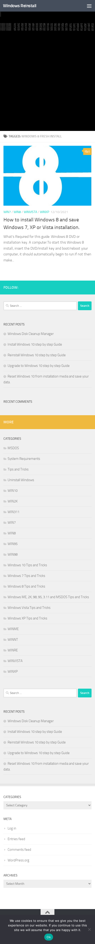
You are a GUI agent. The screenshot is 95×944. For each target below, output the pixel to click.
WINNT (13, 640)
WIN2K (13, 501)
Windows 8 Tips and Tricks (26, 586)
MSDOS (13, 448)
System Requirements (24, 459)
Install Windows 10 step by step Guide (35, 344)
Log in (12, 828)
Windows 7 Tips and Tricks (26, 576)
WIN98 (13, 554)
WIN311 (13, 512)
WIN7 (7, 212)
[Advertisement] (47, 81)
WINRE (13, 650)
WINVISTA (30, 212)
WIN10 (13, 491)
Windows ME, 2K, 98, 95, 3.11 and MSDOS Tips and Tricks (48, 597)
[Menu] (89, 6)
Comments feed (19, 850)
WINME (13, 629)
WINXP (44, 212)
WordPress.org (18, 860)
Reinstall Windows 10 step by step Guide (37, 355)
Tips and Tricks (18, 469)
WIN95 (13, 544)
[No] (89, 929)
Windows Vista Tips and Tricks (29, 608)
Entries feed (16, 839)
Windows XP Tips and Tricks (27, 618)
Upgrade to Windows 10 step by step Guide (39, 366)
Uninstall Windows (21, 480)
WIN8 (17, 212)
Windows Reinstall (19, 5)
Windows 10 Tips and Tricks (27, 565)
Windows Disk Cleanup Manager (31, 334)
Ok (49, 937)
